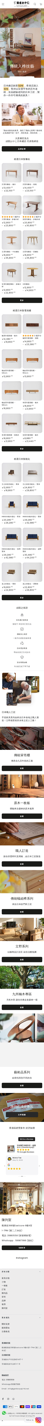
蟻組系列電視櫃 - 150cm (29, 371)
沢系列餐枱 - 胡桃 (30, 184)
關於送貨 (6, 1324)
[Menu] (3, 4)
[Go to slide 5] (25, 1176)
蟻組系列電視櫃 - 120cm (8, 371)
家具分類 (6, 1278)
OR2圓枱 (26, 284)
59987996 (15, 1384)
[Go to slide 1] (18, 1176)
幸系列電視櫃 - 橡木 (30, 402)
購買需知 (6, 1327)
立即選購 (22, 1115)
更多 (22, 300)
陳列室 (5, 1308)
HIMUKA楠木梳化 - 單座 (11, 516)
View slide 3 (29, 75)
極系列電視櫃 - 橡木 (9, 336)
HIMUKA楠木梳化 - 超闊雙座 (32, 550)
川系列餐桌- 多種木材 (10, 219)
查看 (22, 768)
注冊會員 (6, 1331)
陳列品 (5, 1293)
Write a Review (26, 1139)
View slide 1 (15, 75)
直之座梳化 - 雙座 (9, 584)
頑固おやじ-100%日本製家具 (17, 1413)
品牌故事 (22, 149)
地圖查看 (22, 1248)
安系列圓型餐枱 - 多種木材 (11, 285)
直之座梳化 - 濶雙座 (30, 584)
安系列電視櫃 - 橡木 (30, 435)
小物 (4, 1282)
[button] (35, 4)
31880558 (12, 1235)
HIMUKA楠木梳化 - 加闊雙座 (11, 550)
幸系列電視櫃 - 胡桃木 (10, 435)
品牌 (4, 1300)
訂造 (4, 1289)
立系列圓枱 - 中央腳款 (10, 252)
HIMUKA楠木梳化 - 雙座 (32, 516)
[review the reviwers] (9, 1165)
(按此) (30, 1240)
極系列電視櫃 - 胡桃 (30, 338)
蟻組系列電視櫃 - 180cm (8, 403)
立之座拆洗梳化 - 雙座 (31, 484)
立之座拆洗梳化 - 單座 (10, 484)
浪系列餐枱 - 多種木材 (31, 219)
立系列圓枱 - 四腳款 (30, 252)
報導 (4, 1304)
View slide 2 (22, 75)
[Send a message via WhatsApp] (4, 1413)
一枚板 (5, 1285)
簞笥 (4, 1296)
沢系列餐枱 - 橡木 (9, 184)
